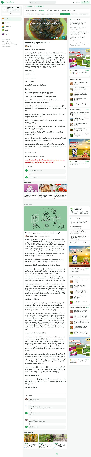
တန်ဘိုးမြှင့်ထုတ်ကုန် (39, 6)
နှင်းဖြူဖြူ (30, 46)
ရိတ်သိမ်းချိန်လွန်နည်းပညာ (52, 14)
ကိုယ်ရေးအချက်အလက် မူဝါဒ (7, 42)
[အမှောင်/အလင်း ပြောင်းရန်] (73, 2)
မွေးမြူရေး (49, 10)
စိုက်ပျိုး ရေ (74, 14)
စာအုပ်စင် (7, 30)
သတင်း (74, 10)
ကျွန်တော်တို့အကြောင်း (6, 40)
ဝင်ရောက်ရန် (12, 14)
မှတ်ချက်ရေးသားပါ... (33, 178)
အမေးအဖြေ (7, 23)
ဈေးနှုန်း (7, 34)
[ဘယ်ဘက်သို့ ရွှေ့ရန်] (26, 14)
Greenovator (41, 236)
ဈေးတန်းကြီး (8, 26)
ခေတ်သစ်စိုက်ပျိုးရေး (40, 14)
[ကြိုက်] (26, 395)
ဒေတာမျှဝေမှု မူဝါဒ (14, 44)
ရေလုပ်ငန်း (56, 10)
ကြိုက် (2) (30, 174)
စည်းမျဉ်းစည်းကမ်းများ (6, 44)
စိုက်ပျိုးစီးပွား (30, 14)
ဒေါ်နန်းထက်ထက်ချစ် (32, 236)
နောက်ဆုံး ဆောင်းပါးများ (31, 10)
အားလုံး (87, 109)
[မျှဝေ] (64, 167)
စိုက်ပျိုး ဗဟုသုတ (84, 14)
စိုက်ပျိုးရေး (41, 10)
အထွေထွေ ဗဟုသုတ (66, 10)
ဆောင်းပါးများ (8, 19)
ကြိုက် (30, 403)
